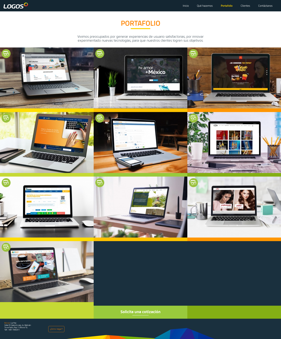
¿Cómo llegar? (56, 329)
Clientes (245, 6)
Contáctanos (265, 6)
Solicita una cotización (140, 311)
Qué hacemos (205, 6)
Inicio (186, 6)
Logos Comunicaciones (15, 5)
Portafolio (227, 6)
